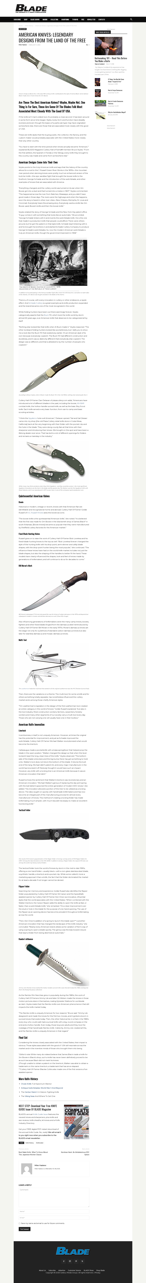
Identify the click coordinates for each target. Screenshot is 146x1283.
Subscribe (52, 1270)
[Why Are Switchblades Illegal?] (100, 115)
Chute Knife (26, 1084)
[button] (131, 20)
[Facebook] (63, 1261)
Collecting (54, 19)
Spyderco (33, 418)
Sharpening (65, 19)
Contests (101, 19)
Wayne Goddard (99, 64)
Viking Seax (30, 1096)
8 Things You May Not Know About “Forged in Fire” (116, 80)
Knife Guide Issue (40, 1114)
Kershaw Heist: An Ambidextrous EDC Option (75, 1153)
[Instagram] (70, 1261)
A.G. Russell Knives (35, 513)
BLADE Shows (35, 19)
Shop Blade (100, 1270)
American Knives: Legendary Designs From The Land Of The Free (52, 37)
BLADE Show (89, 1270)
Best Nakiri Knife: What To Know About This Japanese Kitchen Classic (33, 1153)
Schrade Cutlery (35, 303)
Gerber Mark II (31, 1092)
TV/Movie (75, 19)
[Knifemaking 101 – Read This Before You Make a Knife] (111, 46)
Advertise (61, 1270)
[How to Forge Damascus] (98, 93)
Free (82, 19)
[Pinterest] (76, 1261)
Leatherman (25, 688)
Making (45, 19)
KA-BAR (80, 403)
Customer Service (74, 1270)
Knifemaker (39, 1143)
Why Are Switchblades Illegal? (117, 112)
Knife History (29, 26)
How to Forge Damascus (115, 90)
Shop (25, 19)
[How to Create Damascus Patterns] (100, 103)
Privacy (97, 1273)
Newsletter (91, 19)
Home (21, 26)
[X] (82, 1261)
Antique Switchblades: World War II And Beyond (42, 1088)
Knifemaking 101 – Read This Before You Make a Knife (111, 59)
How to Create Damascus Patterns (115, 102)
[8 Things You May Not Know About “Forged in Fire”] (97, 82)
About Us (42, 1270)
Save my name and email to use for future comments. (43, 1223)
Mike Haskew (23, 45)
